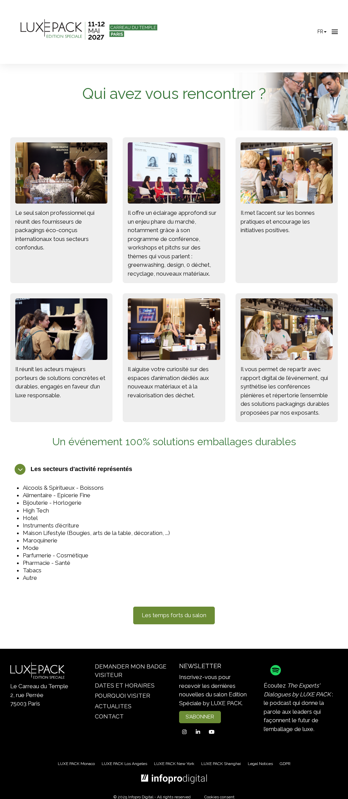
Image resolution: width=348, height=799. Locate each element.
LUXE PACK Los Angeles (124, 763)
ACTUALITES (113, 706)
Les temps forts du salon (174, 615)
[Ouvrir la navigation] (335, 32)
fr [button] (320, 31)
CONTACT (109, 716)
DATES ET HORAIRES (125, 685)
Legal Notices (260, 763)
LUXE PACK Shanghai (221, 763)
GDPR (285, 763)
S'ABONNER (200, 717)
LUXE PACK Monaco (76, 763)
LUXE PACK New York (174, 763)
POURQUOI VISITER (122, 695)
